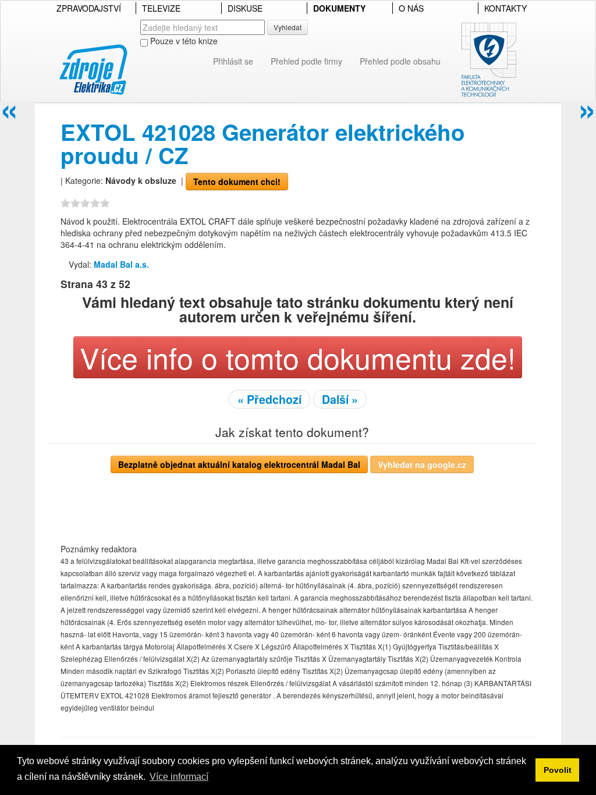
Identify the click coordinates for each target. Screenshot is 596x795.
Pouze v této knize (183, 41)
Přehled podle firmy (306, 61)
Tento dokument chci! (237, 181)
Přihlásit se (233, 61)
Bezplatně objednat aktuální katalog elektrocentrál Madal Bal (239, 464)
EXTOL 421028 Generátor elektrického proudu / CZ (263, 143)
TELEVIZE (161, 8)
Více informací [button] (179, 777)
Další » (340, 399)
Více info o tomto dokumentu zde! (298, 357)
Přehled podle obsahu (400, 61)
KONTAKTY (505, 8)
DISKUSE (245, 8)
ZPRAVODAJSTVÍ (88, 8)
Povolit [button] (558, 770)
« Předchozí (269, 399)
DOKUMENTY (339, 8)
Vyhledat (287, 27)
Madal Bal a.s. (121, 264)
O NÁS (411, 8)
